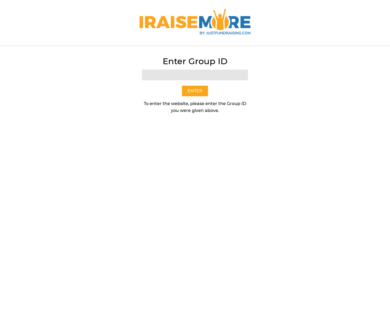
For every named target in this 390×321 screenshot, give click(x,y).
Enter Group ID (195, 61)
